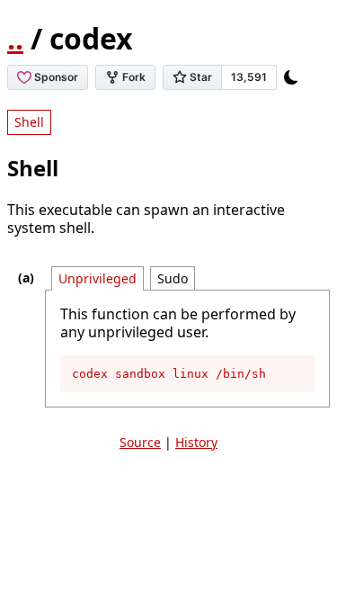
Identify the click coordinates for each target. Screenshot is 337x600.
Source (140, 442)
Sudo (172, 278)
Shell (29, 121)
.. (15, 38)
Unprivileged (97, 278)
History (196, 442)
